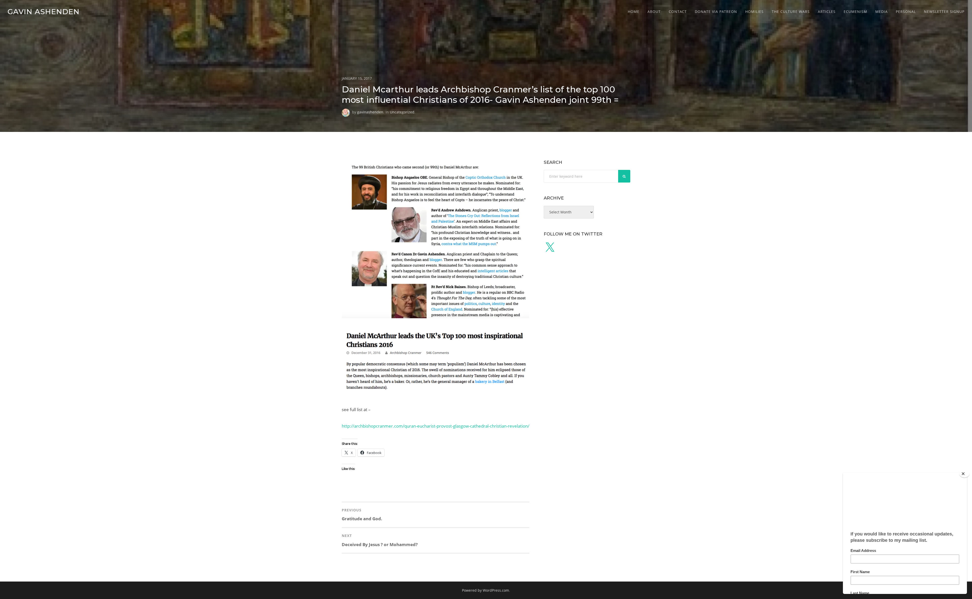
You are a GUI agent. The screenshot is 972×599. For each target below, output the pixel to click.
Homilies (754, 11)
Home (633, 11)
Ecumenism (855, 11)
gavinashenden (370, 112)
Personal (906, 11)
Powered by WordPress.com (485, 590)
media (881, 11)
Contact (678, 11)
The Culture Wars (791, 11)
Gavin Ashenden (43, 11)
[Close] (964, 473)
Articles (827, 11)
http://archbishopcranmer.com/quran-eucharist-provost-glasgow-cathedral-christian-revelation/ (435, 426)
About (654, 11)
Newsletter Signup (944, 11)
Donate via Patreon (716, 11)
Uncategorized (402, 112)
